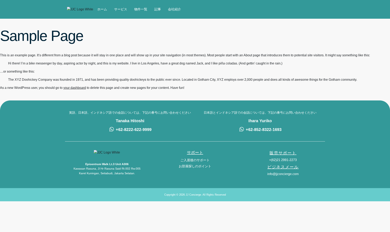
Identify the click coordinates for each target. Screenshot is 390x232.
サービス (120, 9)
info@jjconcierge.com (283, 174)
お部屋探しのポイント (195, 166)
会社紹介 (174, 9)
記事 (157, 9)
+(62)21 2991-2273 (283, 160)
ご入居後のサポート (195, 160)
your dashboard (74, 87)
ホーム (102, 9)
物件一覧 (140, 9)
